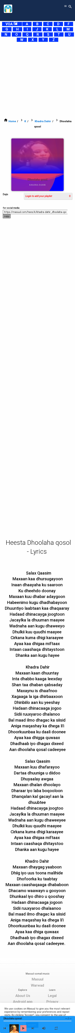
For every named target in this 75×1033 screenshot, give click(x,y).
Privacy (52, 1002)
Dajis (5, 194)
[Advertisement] (37, 80)
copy (6, 216)
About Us (22, 996)
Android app (22, 1002)
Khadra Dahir (43, 121)
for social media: (11, 208)
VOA (12, 24)
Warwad (37, 985)
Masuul (37, 979)
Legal (52, 996)
